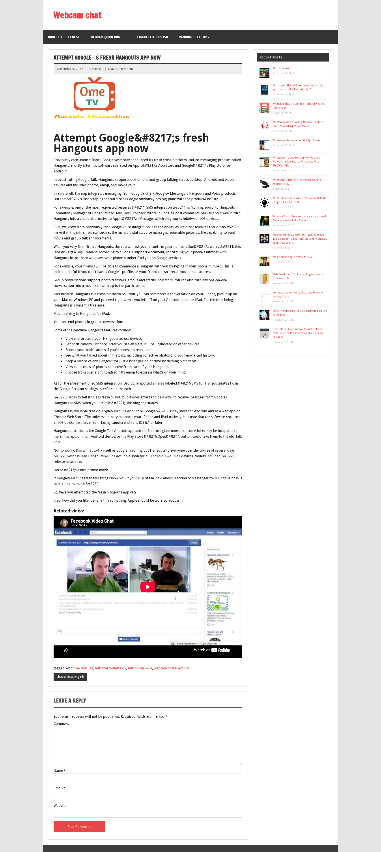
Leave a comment (120, 69)
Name (60, 771)
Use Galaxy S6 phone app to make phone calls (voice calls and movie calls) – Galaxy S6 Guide (298, 333)
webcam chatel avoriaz (172, 668)
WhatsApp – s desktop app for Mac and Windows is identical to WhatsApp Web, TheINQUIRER (296, 161)
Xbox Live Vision (282, 68)
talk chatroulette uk (110, 668)
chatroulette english (150, 37)
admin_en (95, 69)
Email (59, 788)
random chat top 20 (195, 37)
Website (60, 805)
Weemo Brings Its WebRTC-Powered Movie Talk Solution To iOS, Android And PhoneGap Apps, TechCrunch (300, 238)
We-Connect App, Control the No (292, 257)
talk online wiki (140, 668)
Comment (61, 723)
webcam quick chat (106, 37)
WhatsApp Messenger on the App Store (296, 140)
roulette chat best (64, 37)
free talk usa (83, 668)
